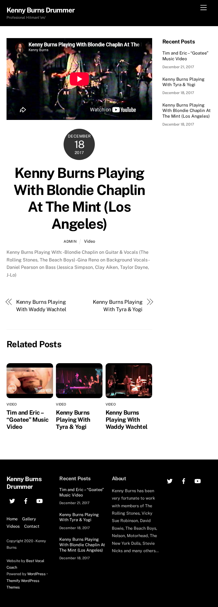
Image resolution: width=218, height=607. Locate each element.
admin (70, 241)
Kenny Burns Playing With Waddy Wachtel (41, 305)
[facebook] (26, 500)
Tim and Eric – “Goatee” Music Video (27, 419)
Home (12, 518)
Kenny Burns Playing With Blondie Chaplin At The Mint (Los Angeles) (79, 198)
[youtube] (39, 500)
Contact (31, 526)
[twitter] (12, 500)
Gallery (29, 518)
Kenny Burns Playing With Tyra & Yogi (117, 305)
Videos (13, 526)
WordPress (36, 574)
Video (89, 241)
